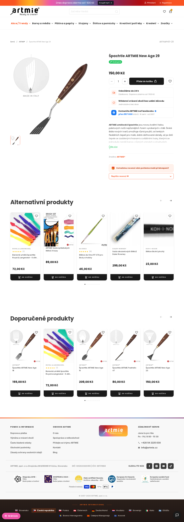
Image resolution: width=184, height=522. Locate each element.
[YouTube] (163, 466)
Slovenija (135, 510)
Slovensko (22, 510)
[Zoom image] (55, 99)
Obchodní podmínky (20, 447)
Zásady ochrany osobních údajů (26, 452)
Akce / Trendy (19, 23)
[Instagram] (156, 466)
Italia (150, 510)
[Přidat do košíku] (25, 277)
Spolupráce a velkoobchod (66, 438)
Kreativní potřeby (131, 23)
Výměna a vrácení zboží (22, 438)
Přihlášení (151, 3)
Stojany (83, 23)
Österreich (80, 510)
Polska (64, 510)
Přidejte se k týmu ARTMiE (65, 442)
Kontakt (57, 447)
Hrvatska (118, 510)
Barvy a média (41, 23)
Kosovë (119, 515)
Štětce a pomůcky (104, 23)
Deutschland (100, 510)
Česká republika (43, 510)
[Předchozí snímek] (47, 229)
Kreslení (151, 23)
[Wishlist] (170, 81)
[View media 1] (15, 140)
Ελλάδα (164, 510)
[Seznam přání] (164, 11)
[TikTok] (171, 466)
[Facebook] (149, 466)
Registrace (166, 3)
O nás (56, 433)
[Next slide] (170, 200)
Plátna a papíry (64, 23)
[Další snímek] (70, 229)
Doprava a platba (18, 433)
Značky (165, 23)
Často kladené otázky (20, 442)
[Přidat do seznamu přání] (36, 216)
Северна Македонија (98, 515)
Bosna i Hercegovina (70, 515)
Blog (55, 452)
